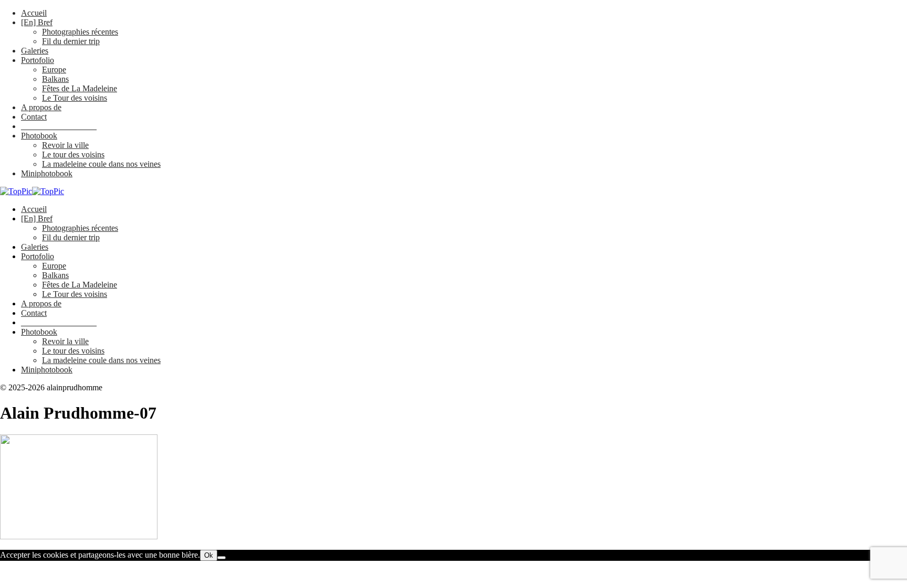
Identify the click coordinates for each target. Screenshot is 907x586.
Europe (54, 69)
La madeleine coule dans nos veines (101, 163)
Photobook (39, 135)
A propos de (41, 107)
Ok (208, 555)
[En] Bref (36, 22)
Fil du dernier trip (71, 41)
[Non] (221, 557)
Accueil (34, 12)
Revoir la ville (65, 145)
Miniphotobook (46, 173)
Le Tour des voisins (74, 97)
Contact (34, 116)
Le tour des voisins (73, 154)
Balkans (55, 78)
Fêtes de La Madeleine (79, 88)
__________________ (59, 126)
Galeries (34, 50)
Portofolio (37, 60)
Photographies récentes (80, 31)
